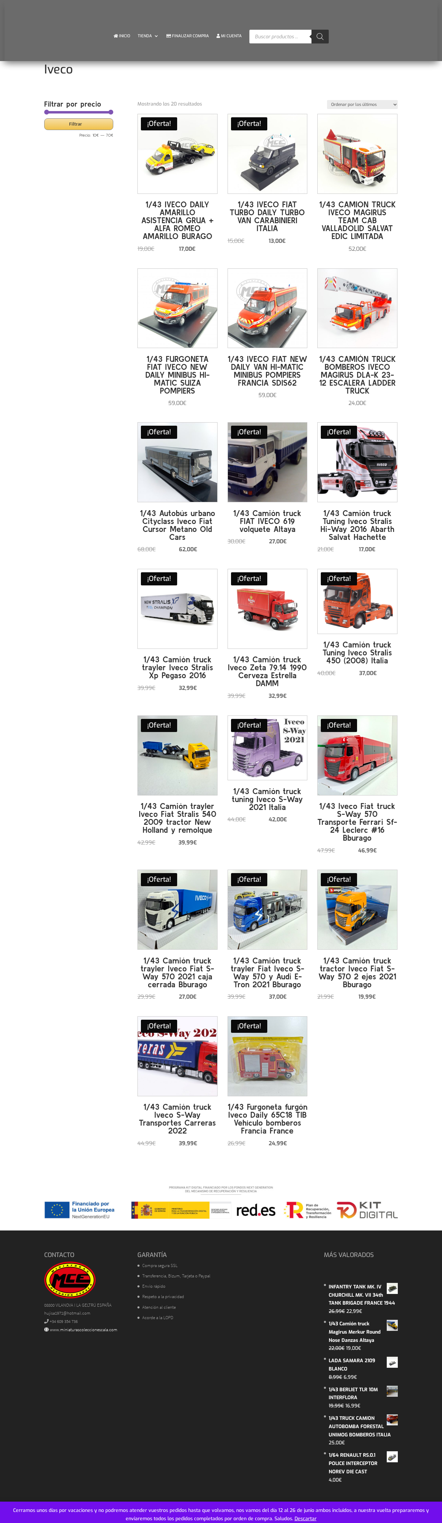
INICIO (124, 36)
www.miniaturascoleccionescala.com (83, 1330)
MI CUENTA (231, 36)
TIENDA (145, 36)
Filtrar (75, 124)
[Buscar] (320, 36)
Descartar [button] (306, 1518)
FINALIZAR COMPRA (190, 36)
